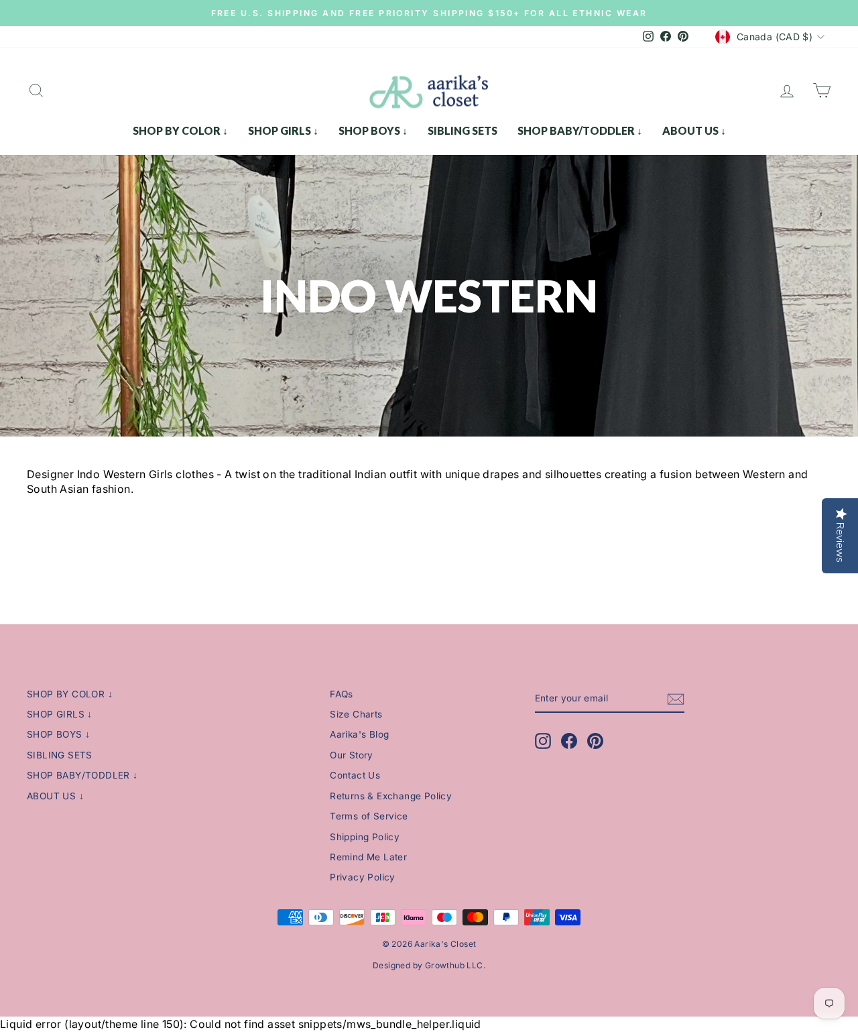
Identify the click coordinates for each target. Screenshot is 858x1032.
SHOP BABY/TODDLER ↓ (579, 130)
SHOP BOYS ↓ (373, 130)
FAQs (341, 694)
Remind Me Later (368, 857)
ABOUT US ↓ (694, 130)
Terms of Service (369, 816)
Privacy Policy (362, 877)
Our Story (351, 755)
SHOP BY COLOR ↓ (180, 130)
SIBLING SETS (462, 130)
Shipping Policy (365, 837)
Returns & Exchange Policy (391, 796)
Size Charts (356, 714)
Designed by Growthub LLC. (429, 965)
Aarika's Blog (359, 734)
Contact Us (355, 775)
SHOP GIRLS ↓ (283, 130)
